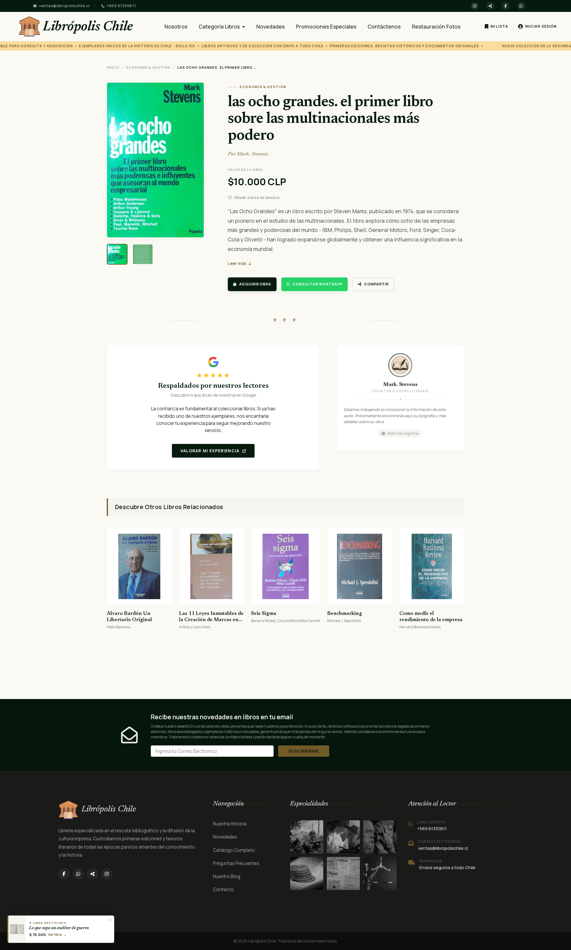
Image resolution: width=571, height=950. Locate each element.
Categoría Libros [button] (220, 26)
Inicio (113, 67)
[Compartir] (490, 6)
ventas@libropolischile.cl (64, 5)
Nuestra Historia (230, 824)
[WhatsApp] (521, 6)
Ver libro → (57, 934)
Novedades (270, 26)
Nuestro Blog (226, 876)
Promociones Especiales (326, 26)
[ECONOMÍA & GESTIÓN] (380, 873)
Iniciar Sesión (541, 26)
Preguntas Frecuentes (236, 863)
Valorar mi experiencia (211, 450)
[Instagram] (474, 6)
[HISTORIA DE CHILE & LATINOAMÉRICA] (307, 837)
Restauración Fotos (436, 26)
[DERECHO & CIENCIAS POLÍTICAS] (307, 873)
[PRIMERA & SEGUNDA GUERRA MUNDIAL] (343, 837)
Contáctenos (384, 26)
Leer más (237, 263)
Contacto (223, 889)
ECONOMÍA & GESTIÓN (148, 67)
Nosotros (175, 26)
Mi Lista (499, 26)
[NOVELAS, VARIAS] (380, 837)
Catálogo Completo (234, 850)
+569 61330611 (121, 5)
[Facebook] (505, 6)
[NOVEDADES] (343, 873)
